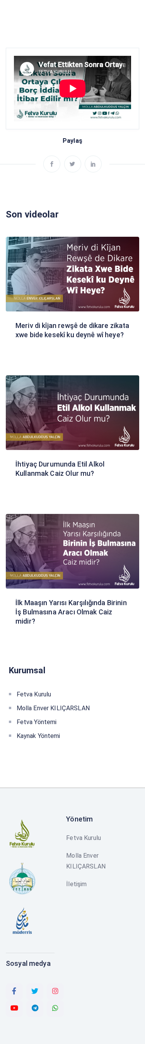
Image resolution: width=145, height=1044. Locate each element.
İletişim (76, 884)
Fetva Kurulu (34, 694)
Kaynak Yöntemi (38, 736)
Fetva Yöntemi (37, 722)
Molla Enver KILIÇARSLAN (53, 708)
